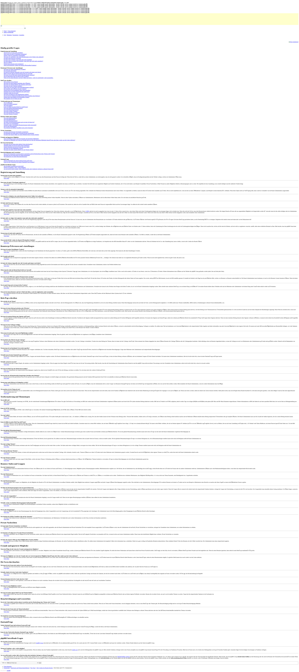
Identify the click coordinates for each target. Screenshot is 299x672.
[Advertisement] (29, 16)
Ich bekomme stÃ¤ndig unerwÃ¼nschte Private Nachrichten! (19, 133)
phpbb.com (75, 649)
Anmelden (21, 35)
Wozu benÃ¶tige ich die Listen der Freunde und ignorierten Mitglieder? (21, 138)
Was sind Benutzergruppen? (11, 120)
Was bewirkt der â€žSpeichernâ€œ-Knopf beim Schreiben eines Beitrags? (22, 96)
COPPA (87, 211)
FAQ (5, 35)
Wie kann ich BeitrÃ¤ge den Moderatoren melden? (16, 94)
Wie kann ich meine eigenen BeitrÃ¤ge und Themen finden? (19, 149)
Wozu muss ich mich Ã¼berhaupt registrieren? (15, 54)
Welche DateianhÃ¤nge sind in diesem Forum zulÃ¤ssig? (18, 160)
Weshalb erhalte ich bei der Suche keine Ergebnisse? (17, 145)
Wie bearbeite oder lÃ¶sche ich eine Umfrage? (15, 89)
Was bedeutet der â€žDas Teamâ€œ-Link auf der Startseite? (18, 127)
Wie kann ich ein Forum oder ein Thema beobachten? (17, 155)
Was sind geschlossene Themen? (12, 112)
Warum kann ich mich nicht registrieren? (14, 64)
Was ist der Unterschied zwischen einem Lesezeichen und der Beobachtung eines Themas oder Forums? (29, 153)
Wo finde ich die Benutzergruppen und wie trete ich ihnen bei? (19, 122)
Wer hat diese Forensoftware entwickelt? (14, 166)
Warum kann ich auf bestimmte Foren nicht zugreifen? (17, 90)
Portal (5, 31)
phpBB (8, 670)
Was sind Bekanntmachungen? (11, 109)
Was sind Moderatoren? (9, 119)
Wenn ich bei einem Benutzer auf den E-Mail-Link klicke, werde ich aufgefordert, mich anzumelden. (28, 77)
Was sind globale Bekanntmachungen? (13, 108)
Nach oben (6, 178)
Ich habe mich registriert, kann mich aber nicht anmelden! (18, 59)
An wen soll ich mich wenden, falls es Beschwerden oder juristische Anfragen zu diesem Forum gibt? (29, 169)
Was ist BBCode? (8, 102)
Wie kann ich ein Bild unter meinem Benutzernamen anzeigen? (19, 75)
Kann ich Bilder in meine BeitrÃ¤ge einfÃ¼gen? (16, 107)
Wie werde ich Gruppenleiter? (11, 123)
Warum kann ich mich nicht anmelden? (13, 52)
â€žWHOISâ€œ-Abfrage (123, 656)
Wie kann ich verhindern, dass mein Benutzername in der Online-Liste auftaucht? (24, 57)
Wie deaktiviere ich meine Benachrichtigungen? (15, 156)
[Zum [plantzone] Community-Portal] (12, 28)
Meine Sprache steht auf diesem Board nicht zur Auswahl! (18, 73)
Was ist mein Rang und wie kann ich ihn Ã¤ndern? (16, 76)
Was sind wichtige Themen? (11, 111)
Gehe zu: (4, 662)
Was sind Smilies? (8, 105)
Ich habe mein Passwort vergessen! (12, 58)
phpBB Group (39, 643)
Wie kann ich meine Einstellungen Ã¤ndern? (15, 69)
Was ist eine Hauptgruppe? (10, 126)
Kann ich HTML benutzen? (10, 104)
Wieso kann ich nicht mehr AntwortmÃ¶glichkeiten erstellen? (19, 87)
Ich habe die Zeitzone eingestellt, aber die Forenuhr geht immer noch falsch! (22, 72)
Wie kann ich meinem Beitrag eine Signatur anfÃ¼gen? (17, 84)
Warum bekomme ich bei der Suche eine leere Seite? (17, 147)
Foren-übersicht (12, 31)
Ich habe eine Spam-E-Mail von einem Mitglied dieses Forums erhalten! (21, 134)
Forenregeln (7, 668)
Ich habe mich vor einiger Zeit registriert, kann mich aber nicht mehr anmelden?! (23, 61)
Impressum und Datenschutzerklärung (20, 668)
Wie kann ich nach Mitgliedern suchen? (13, 148)
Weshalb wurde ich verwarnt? (11, 93)
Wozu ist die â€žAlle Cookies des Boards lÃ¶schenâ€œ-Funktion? (20, 65)
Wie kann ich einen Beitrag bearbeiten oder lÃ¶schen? (17, 83)
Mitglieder (9, 35)
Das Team (32, 668)
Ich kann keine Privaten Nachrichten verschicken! (16, 132)
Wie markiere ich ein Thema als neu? (13, 98)
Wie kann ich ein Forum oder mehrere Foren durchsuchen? (18, 144)
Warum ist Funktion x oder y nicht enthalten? (15, 167)
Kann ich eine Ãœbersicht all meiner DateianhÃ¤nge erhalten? (19, 162)
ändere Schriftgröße (8, 32)
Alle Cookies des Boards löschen (44, 668)
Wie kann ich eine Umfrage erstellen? (13, 86)
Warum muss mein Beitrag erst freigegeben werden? (16, 97)
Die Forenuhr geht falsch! (10, 70)
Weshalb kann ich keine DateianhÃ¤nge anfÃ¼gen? (17, 91)
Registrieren (15, 35)
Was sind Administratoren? (10, 118)
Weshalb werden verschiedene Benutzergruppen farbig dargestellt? (20, 125)
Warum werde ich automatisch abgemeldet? (14, 55)
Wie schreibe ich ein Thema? (11, 82)
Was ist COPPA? (8, 62)
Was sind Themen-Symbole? (11, 114)
